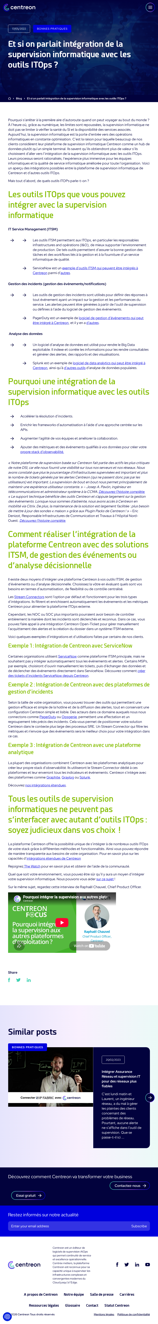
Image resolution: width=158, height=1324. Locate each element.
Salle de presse (101, 1294)
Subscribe (139, 1226)
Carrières (127, 1294)
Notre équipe (74, 1294)
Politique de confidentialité (133, 1314)
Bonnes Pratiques (52, 28)
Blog (19, 98)
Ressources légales (44, 1305)
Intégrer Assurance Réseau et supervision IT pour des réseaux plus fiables (121, 1078)
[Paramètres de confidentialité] (7, 1316)
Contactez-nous (127, 1185)
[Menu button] (150, 7)
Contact (92, 1305)
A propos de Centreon (41, 1294)
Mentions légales (104, 1314)
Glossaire (72, 1305)
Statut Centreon (116, 1305)
